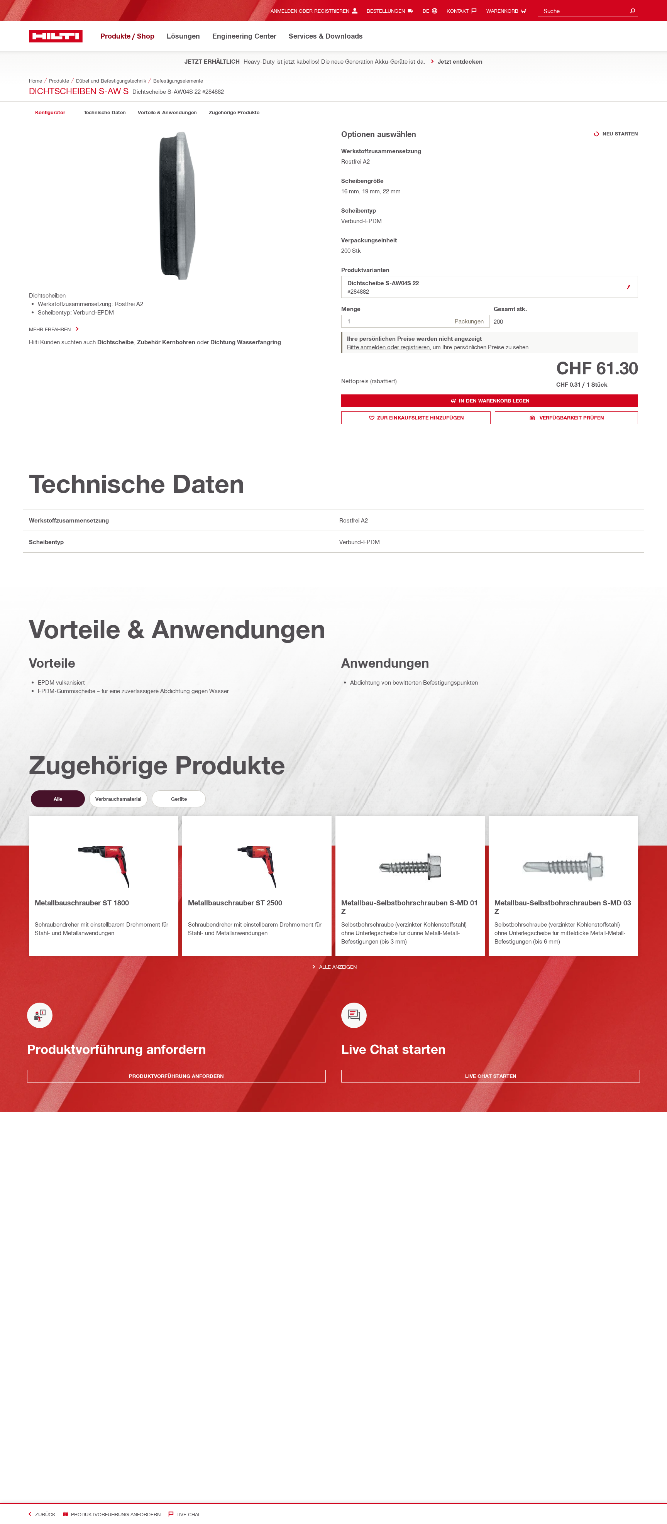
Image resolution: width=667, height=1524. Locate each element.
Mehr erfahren (50, 329)
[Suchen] (632, 10)
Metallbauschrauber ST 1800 (82, 902)
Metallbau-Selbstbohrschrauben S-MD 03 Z (562, 906)
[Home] (56, 36)
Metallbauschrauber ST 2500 (235, 902)
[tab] (50, 112)
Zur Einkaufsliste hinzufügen (420, 417)
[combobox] (588, 10)
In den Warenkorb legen (494, 400)
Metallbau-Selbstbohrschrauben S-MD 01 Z (409, 906)
